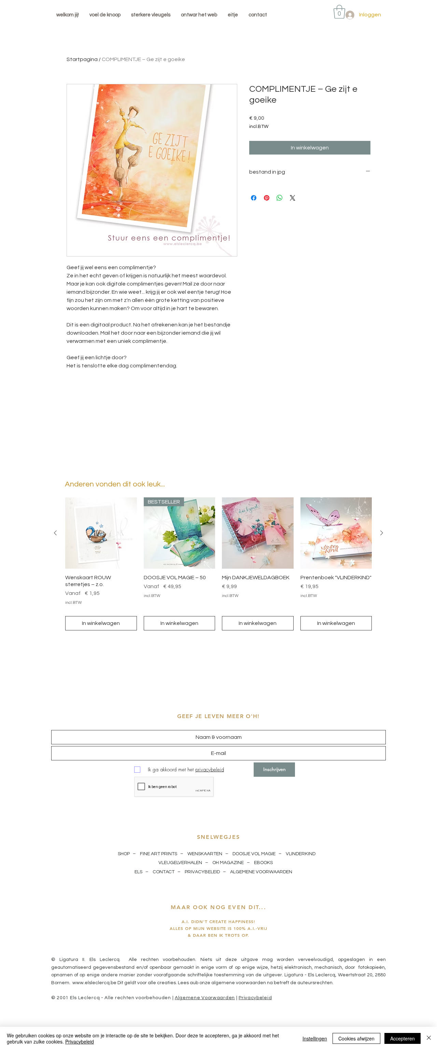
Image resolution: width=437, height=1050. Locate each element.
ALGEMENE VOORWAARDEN (261, 872)
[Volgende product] (382, 533)
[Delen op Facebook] (254, 198)
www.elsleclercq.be (94, 982)
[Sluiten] (429, 1038)
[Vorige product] (55, 533)
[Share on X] (292, 198)
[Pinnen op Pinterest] (267, 198)
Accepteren (402, 1038)
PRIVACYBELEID (202, 872)
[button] (339, 11)
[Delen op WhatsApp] (280, 198)
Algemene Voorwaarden (205, 997)
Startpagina (82, 59)
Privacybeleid (255, 997)
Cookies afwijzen (356, 1038)
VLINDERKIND (301, 853)
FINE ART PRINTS (158, 853)
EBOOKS (263, 862)
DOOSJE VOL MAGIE (254, 853)
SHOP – (127, 853)
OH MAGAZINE (228, 862)
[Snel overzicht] (101, 533)
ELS (138, 872)
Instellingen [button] (314, 1038)
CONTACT (163, 872)
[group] (218, 564)
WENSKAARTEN (204, 853)
